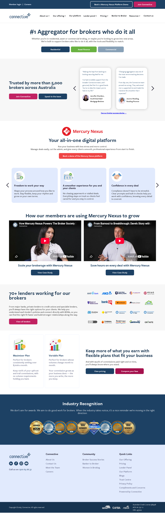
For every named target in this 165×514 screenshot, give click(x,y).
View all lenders (23, 321)
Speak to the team (53, 96)
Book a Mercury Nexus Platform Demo (111, 4)
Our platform (75, 15)
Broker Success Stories (93, 459)
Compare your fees (129, 371)
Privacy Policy (125, 483)
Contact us (148, 15)
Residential (55, 49)
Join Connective (145, 4)
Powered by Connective (130, 491)
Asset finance (84, 49)
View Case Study (45, 272)
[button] (45, 15)
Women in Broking (91, 467)
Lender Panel (125, 467)
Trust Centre (125, 479)
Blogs (121, 475)
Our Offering (125, 459)
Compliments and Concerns (132, 487)
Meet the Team (53, 467)
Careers (27, 4)
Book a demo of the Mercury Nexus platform (82, 155)
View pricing (99, 371)
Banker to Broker (119, 15)
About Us (50, 459)
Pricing (122, 463)
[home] (20, 16)
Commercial (111, 49)
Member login (15, 4)
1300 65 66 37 (25, 469)
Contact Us (51, 463)
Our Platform (125, 471)
